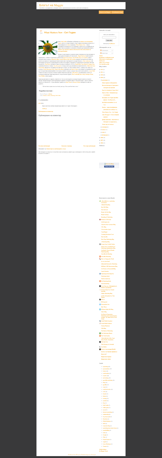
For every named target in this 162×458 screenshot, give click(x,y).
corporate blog (106, 426)
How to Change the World (107, 259)
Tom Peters (47, 64)
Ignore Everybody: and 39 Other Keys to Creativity (75, 57)
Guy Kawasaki (57, 66)
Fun (104, 403)
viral (104, 387)
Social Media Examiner (106, 321)
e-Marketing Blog (105, 242)
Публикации (104, 50)
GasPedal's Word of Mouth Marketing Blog (107, 251)
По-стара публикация (89, 146)
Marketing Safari (105, 276)
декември (105, 80)
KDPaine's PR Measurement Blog (109, 266)
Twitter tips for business (108, 124)
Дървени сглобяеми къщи (106, 57)
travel (104, 410)
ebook (48, 95)
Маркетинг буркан (106, 356)
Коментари (104, 53)
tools (104, 432)
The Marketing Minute (106, 333)
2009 (102, 77)
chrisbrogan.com (105, 222)
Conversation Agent (106, 229)
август (104, 129)
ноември (104, 127)
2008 (102, 137)
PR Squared (104, 302)
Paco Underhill (75, 74)
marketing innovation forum (110, 428)
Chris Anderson (86, 61)
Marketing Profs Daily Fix (107, 274)
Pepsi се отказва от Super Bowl (110, 90)
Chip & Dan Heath (59, 69)
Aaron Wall (92, 71)
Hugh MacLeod (82, 56)
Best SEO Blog (104, 207)
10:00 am (44, 108)
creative (105, 375)
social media (106, 373)
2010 (102, 75)
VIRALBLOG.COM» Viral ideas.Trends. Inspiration (107, 339)
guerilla (105, 385)
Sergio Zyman (106, 439)
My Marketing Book (106, 281)
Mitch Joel (89, 66)
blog (104, 382)
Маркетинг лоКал (106, 359)
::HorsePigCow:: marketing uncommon (108, 201)
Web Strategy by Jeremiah (107, 344)
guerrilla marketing (108, 380)
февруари (105, 135)
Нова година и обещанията (109, 83)
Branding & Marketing (106, 217)
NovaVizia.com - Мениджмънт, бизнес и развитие (109, 286)
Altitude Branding (105, 205)
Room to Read (76, 82)
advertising (106, 378)
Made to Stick (74, 69)
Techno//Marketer (105, 326)
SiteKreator (102, 61)
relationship (106, 414)
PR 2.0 (102, 299)
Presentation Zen (105, 304)
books (104, 371)
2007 (102, 140)
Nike (104, 437)
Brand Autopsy (105, 214)
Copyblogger (104, 232)
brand (104, 394)
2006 (102, 143)
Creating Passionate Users (107, 234)
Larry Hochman (107, 444)
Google (105, 435)
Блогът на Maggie (51, 5)
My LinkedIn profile (104, 64)
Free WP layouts (77, 454)
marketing (52, 95)
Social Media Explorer (106, 323)
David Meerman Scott (49, 69)
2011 (102, 72)
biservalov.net (104, 209)
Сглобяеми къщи (117, 12)
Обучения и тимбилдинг (106, 59)
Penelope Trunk (89, 74)
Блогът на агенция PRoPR (108, 349)
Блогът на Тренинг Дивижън (109, 352)
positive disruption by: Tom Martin (108, 296)
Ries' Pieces (104, 307)
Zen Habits (104, 347)
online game (106, 407)
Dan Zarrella (104, 237)
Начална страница (67, 146)
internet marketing (107, 412)
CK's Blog (103, 227)
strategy (105, 398)
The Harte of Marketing (107, 331)
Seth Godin (64, 41)
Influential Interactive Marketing (109, 264)
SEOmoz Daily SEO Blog (107, 309)
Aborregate (93, 454)
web (104, 391)
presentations (106, 369)
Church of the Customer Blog (108, 224)
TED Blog (103, 328)
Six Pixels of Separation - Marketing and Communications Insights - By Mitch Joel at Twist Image (109, 316)
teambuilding (106, 430)
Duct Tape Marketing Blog (107, 239)
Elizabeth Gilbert (55, 59)
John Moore (75, 72)
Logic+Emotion (105, 271)
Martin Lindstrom (105, 278)
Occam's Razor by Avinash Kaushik (107, 290)
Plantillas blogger (85, 454)
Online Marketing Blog (106, 293)
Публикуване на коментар (46, 111)
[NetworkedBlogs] (109, 164)
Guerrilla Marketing (106, 256)
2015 (102, 69)
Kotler (104, 396)
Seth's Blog (104, 312)
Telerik (101, 56)
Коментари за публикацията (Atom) (56, 149)
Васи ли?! (104, 354)
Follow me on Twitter (104, 62)
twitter (68, 45)
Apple (104, 442)
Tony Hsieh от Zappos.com (87, 64)
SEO (104, 423)
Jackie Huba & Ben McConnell (67, 59)
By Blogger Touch (103, 451)
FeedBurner (112, 43)
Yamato (105, 446)
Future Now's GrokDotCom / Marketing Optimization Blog (108, 247)
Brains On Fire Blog (106, 212)
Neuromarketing (105, 283)
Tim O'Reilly (42, 76)
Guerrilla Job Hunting (106, 254)
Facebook (105, 419)
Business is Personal (106, 219)
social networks (107, 389)
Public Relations (107, 421)
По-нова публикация (44, 146)
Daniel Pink (78, 64)
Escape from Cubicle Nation (108, 244)
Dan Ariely (82, 74)
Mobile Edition (102, 449)
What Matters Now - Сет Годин (60, 32)
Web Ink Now (104, 342)
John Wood (68, 82)
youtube (105, 400)
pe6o (40, 103)
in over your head (105, 261)
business (45, 95)
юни (103, 132)
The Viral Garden (105, 336)
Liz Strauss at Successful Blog (108, 269)
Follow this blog (109, 166)
